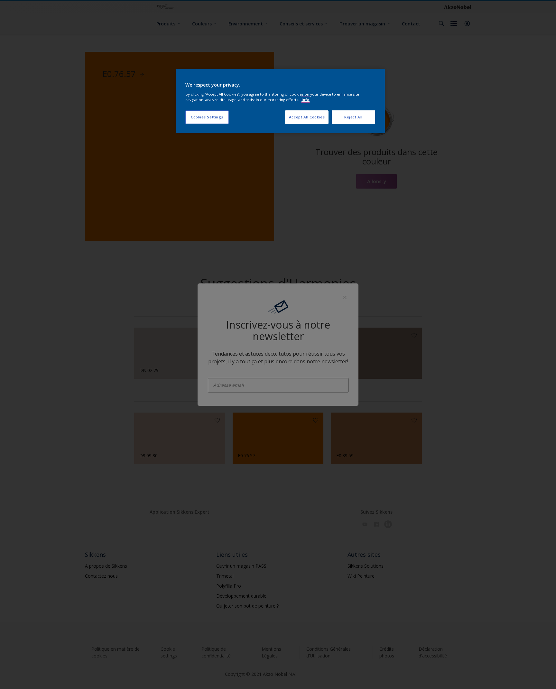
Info (305, 99)
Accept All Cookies (307, 117)
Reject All (353, 117)
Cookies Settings (207, 117)
